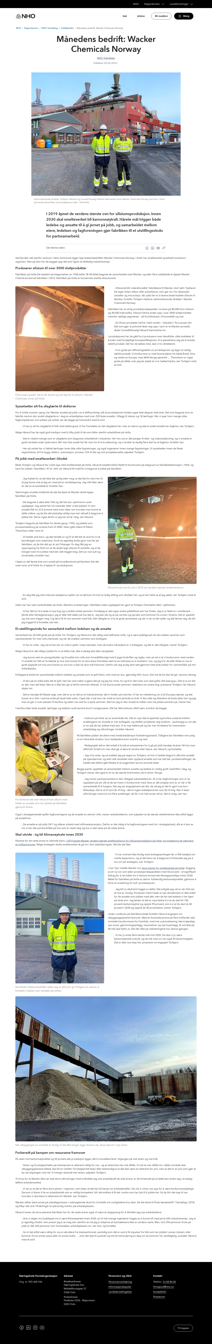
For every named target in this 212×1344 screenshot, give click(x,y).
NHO (18, 28)
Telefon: (164, 1281)
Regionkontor (31, 28)
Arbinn (141, 16)
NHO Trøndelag (50, 28)
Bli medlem (161, 16)
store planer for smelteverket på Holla (163, 868)
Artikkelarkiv (67, 28)
